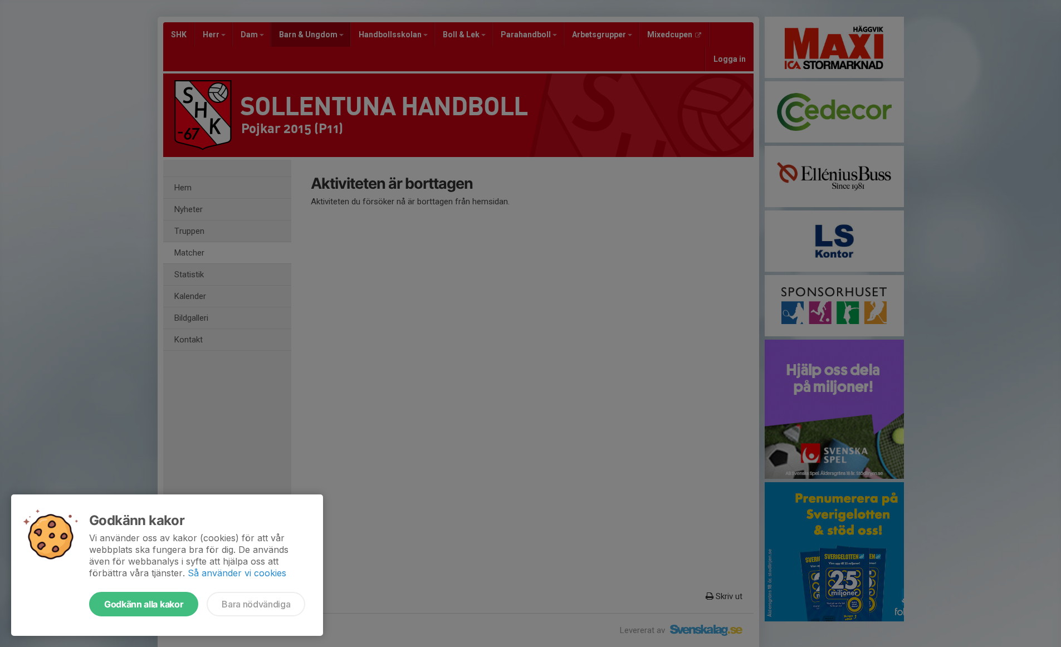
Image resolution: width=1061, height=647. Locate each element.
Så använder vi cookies (237, 573)
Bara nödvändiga (256, 604)
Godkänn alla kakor (143, 604)
